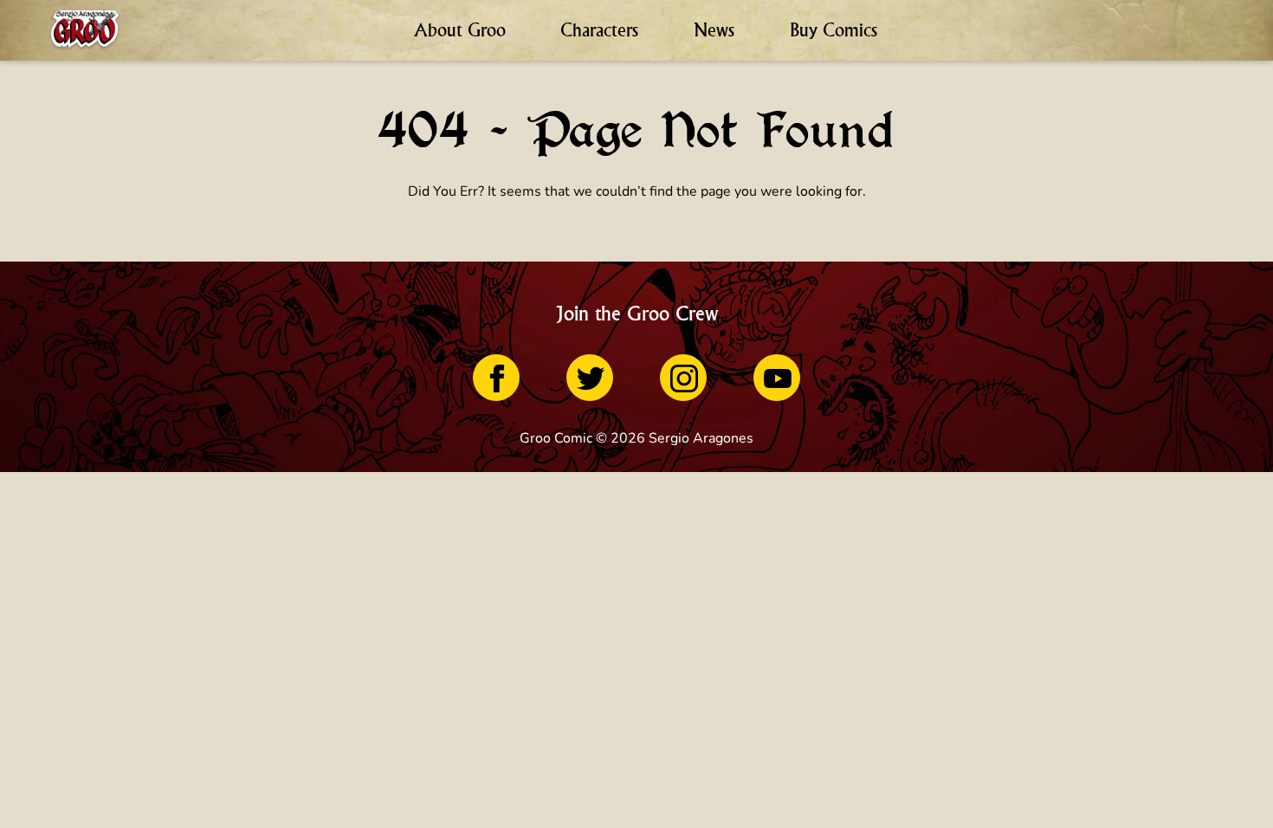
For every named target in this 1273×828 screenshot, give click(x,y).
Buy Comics (833, 30)
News (714, 30)
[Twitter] (589, 377)
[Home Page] (84, 30)
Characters (599, 30)
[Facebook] (496, 377)
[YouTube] (776, 377)
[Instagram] (683, 377)
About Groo (460, 30)
